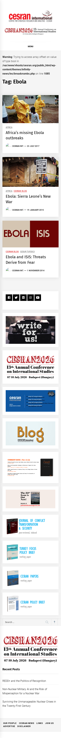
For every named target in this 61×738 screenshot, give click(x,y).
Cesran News (26, 723)
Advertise (9, 726)
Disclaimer (24, 726)
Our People (10, 723)
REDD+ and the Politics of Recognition (24, 680)
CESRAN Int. (17, 146)
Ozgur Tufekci (27, 252)
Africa (9, 127)
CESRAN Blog (20, 191)
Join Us (49, 723)
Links (39, 723)
